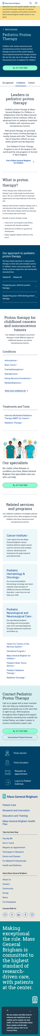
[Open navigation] (36, 3)
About (7, 879)
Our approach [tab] (7, 83)
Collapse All (17, 277)
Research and (16, 810)
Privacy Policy (12, 1030)
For (9, 902)
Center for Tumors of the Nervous (18, 645)
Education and (15, 815)
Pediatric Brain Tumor (17, 664)
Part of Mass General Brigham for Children (18, 161)
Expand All (7, 277)
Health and (12, 865)
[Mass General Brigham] (11, 3)
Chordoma (16, 651)
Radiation (13, 423)
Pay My (7, 838)
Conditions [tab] (20, 83)
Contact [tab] (31, 83)
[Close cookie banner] (30, 1011)
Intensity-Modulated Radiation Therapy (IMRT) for (18, 417)
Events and (11, 856)
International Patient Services (20, 737)
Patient (9, 805)
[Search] (30, 3)
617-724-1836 (21, 68)
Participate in (13, 852)
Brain (10, 365)
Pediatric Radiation (15, 671)
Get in (8, 843)
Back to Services (11, 29)
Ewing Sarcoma (17, 378)
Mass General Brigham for (19, 657)
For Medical (14, 861)
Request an (14, 847)
